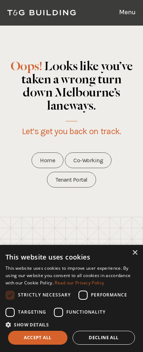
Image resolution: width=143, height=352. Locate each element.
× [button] (135, 253)
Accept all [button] (37, 337)
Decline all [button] (103, 337)
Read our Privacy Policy (79, 283)
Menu (127, 12)
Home (47, 160)
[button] (72, 324)
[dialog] (71, 298)
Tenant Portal (71, 179)
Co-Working (88, 160)
